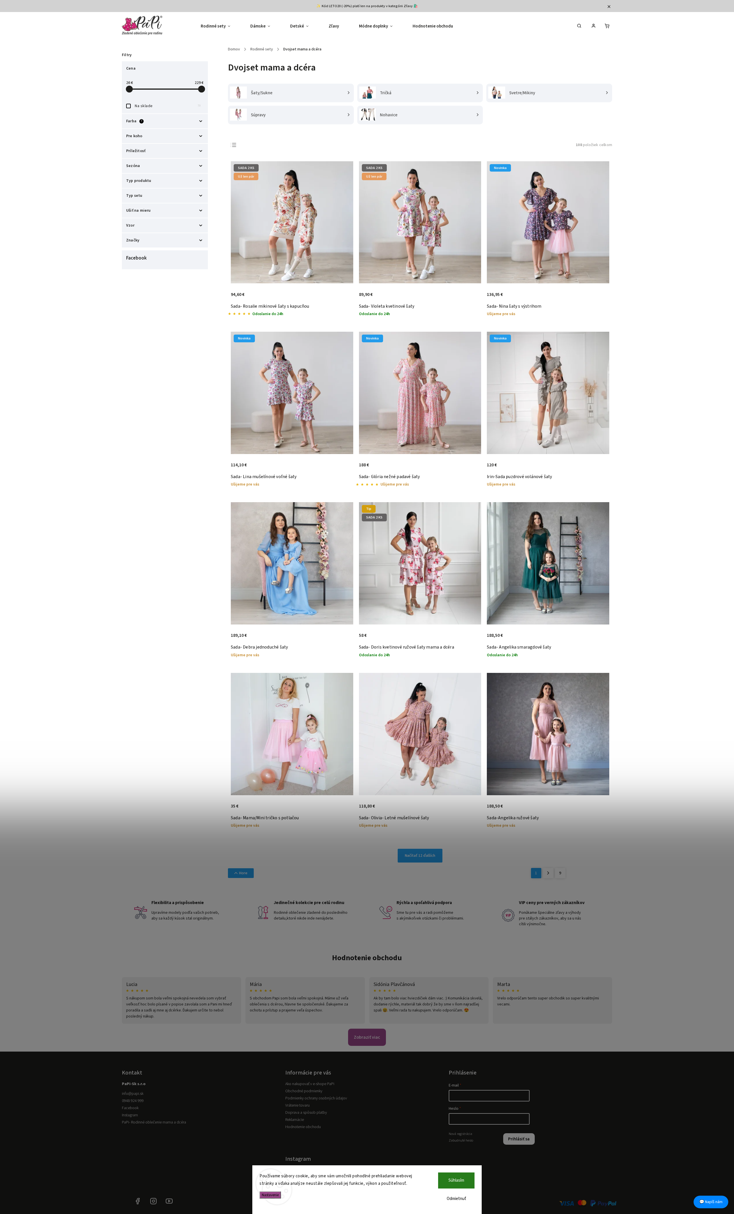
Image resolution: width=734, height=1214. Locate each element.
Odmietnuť (456, 1199)
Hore (243, 873)
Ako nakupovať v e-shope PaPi (309, 1084)
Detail (342, 297)
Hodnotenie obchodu (367, 957)
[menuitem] (220, 26)
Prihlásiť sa (519, 1139)
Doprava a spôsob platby (306, 1112)
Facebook (130, 1108)
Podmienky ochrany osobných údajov (316, 1098)
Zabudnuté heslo (461, 1140)
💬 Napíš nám (711, 1202)
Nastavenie (270, 1195)
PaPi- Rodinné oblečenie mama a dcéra (154, 1122)
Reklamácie (294, 1120)
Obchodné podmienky (303, 1091)
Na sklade (168, 106)
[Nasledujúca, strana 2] (548, 873)
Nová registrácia (460, 1133)
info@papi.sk (132, 1094)
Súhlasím (456, 1180)
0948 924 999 (133, 1101)
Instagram (130, 1115)
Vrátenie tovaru (297, 1105)
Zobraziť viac (367, 1037)
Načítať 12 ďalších (420, 856)
